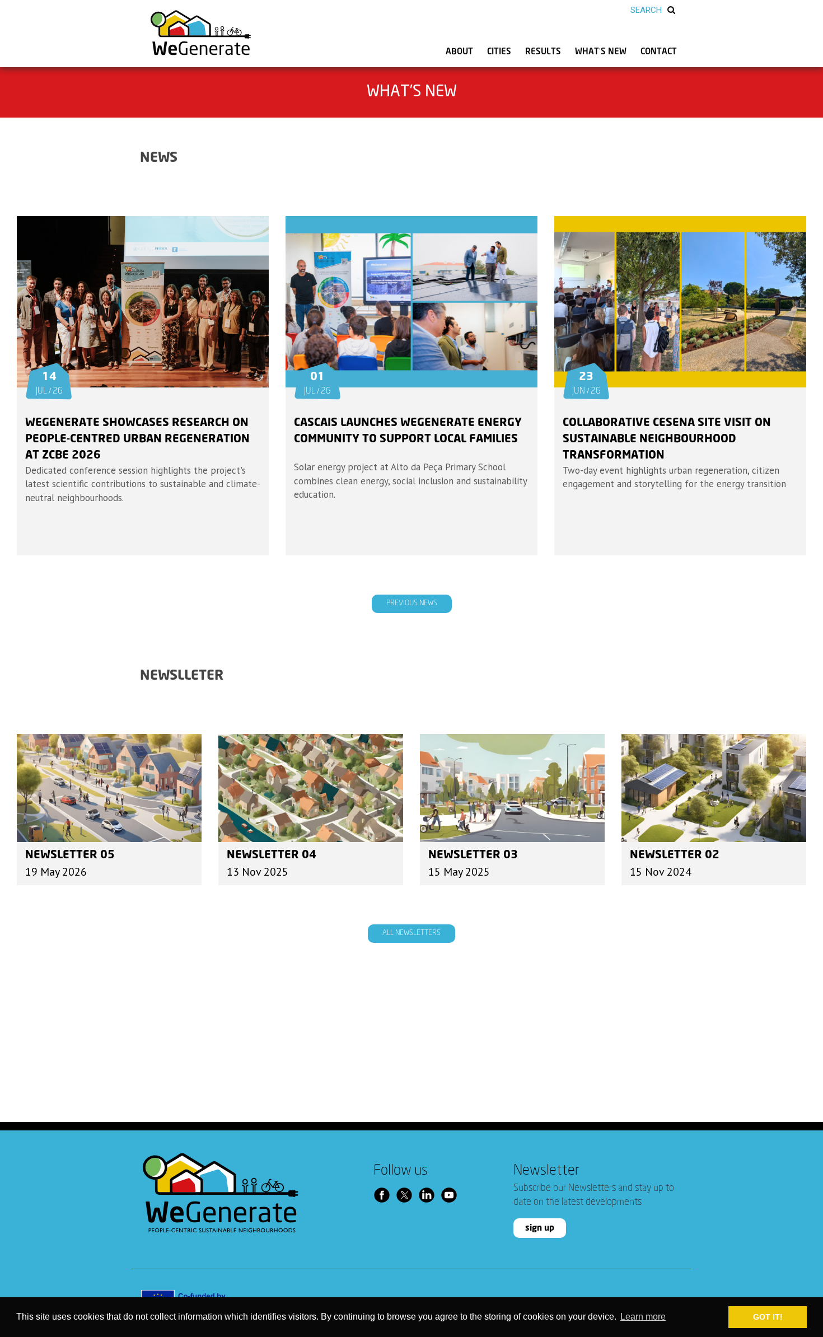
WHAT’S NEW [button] (600, 52)
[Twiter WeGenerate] (407, 1195)
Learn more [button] (643, 1316)
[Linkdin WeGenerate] (429, 1195)
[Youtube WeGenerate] (452, 1195)
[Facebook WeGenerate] (384, 1195)
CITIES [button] (499, 52)
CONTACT (658, 52)
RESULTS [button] (543, 52)
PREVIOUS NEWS (411, 603)
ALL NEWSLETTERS (411, 933)
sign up (539, 1228)
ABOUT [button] (459, 52)
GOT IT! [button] (768, 1316)
